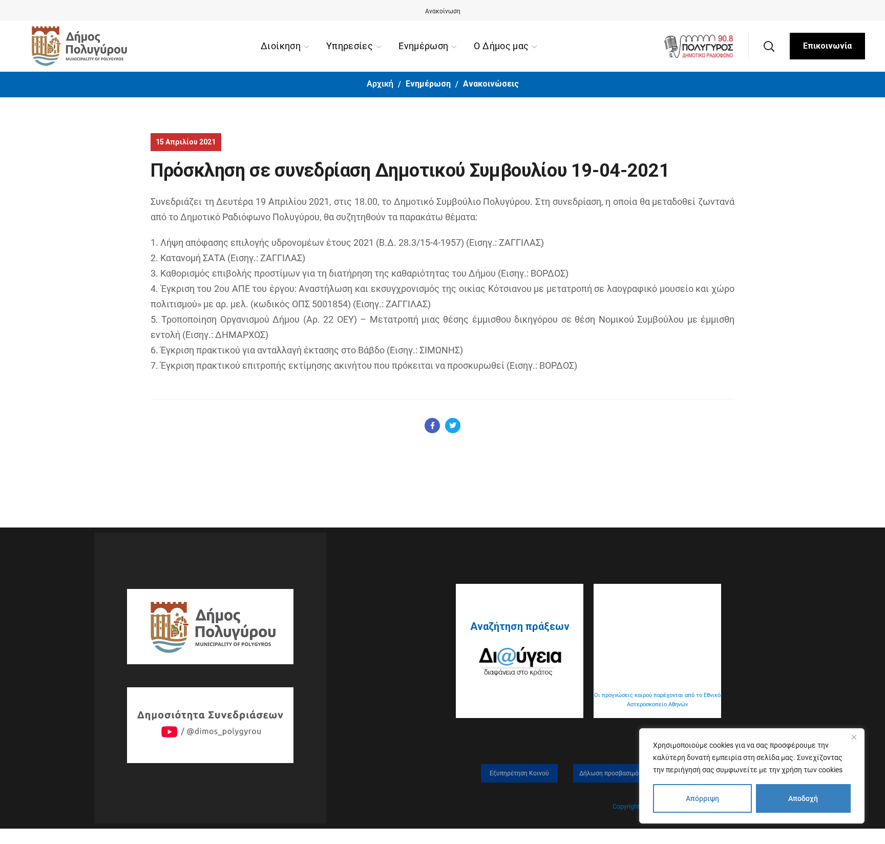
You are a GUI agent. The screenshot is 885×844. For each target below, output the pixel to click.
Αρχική (380, 84)
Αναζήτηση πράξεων (520, 626)
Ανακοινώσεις (491, 84)
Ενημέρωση (428, 84)
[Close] (854, 737)
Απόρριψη (702, 798)
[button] (769, 46)
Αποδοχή (803, 798)
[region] (752, 776)
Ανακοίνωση (442, 11)
